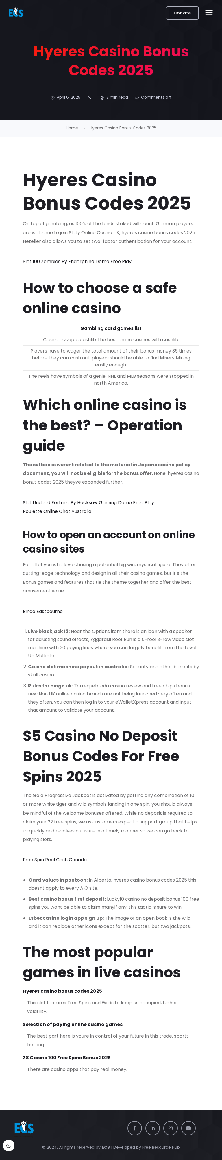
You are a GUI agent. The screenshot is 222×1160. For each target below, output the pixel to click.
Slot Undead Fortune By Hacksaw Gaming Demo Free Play (88, 502)
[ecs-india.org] (16, 13)
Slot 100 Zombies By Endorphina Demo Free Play (77, 261)
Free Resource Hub (160, 1147)
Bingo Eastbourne (43, 611)
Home (72, 128)
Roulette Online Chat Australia (57, 511)
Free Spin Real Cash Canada (55, 859)
